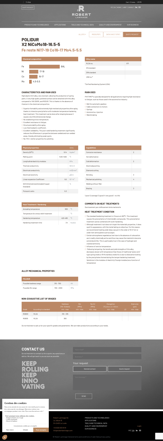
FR (111, 7)
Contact (131, 7)
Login (139, 426)
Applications (60, 25)
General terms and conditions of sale (81, 437)
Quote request (27, 7)
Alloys (82, 34)
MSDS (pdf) (96, 34)
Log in (139, 2)
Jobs (124, 7)
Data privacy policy (103, 437)
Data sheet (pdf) (113, 34)
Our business (133, 25)
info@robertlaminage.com (63, 430)
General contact (90, 369)
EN (115, 7)
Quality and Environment (110, 25)
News (119, 7)
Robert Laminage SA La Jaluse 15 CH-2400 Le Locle (60, 420)
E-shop (26, 2)
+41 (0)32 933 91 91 (59, 428)
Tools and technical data (82, 25)
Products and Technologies (36, 25)
